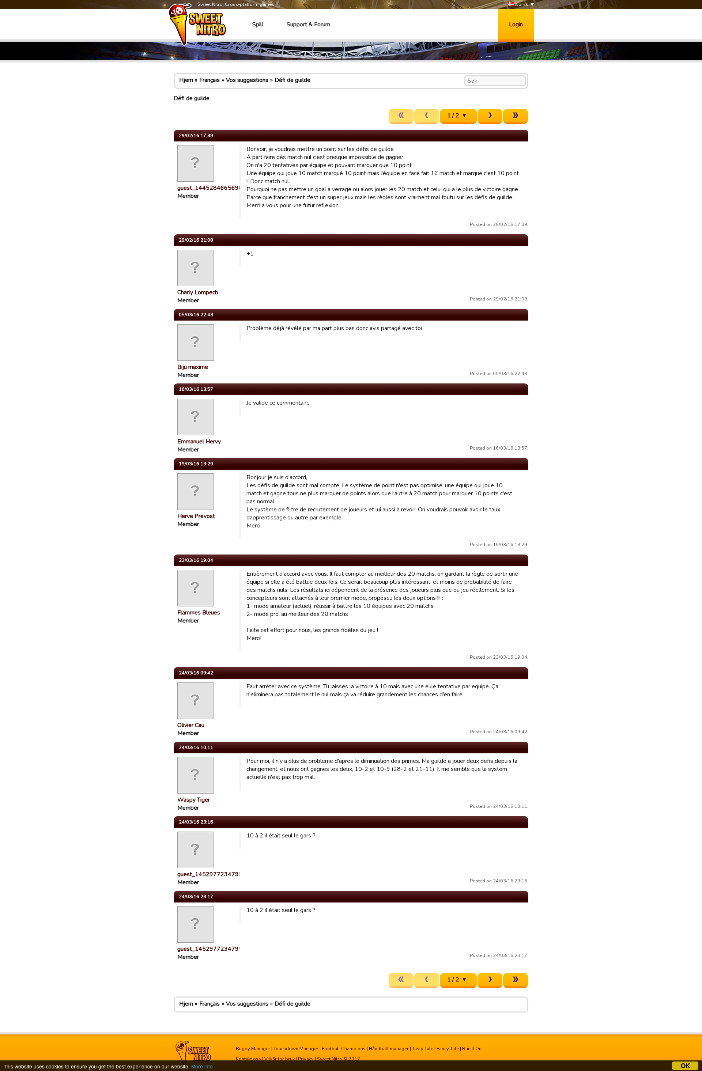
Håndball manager (389, 1048)
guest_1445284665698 (209, 188)
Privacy (306, 1059)
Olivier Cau (190, 725)
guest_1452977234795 (209, 874)
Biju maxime (192, 367)
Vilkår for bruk (279, 1059)
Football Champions (344, 1048)
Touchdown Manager (295, 1048)
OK (685, 1065)
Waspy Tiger (193, 800)
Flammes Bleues (198, 613)
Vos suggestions (247, 80)
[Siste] (515, 116)
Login (516, 24)
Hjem (186, 80)
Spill (257, 24)
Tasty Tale (422, 1048)
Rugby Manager (253, 1048)
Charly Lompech (197, 292)
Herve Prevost (196, 516)
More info (202, 1066)
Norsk (521, 4)
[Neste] (490, 116)
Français (209, 80)
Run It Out (472, 1048)
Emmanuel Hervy (199, 442)
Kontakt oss (248, 1059)
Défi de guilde (292, 80)
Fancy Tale (448, 1048)
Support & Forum (308, 24)
